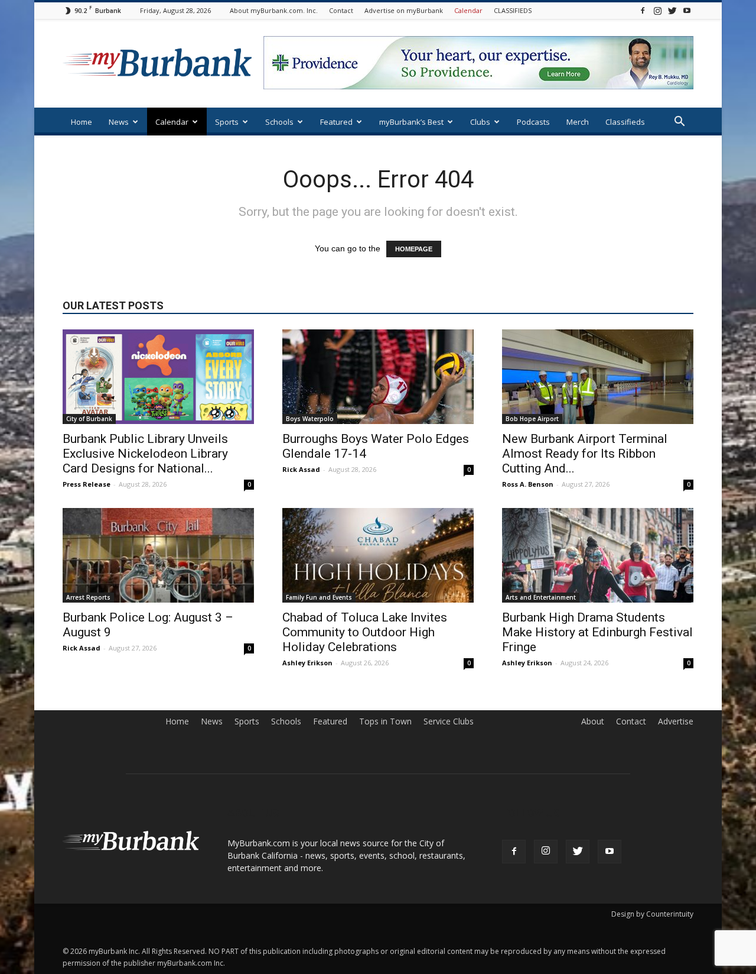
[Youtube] (686, 10)
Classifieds (625, 122)
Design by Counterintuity (652, 914)
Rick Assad (301, 469)
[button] (679, 122)
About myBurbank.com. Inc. (274, 10)
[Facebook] (642, 10)
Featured (336, 122)
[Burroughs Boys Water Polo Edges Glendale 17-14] (378, 376)
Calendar (468, 10)
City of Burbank (89, 419)
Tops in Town (385, 721)
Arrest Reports (88, 597)
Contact (341, 10)
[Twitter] (672, 10)
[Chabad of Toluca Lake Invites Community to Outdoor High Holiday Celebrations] (378, 555)
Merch (577, 122)
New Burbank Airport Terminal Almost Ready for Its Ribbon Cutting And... (584, 453)
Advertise (675, 721)
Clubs (480, 122)
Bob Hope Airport (532, 419)
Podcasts (533, 122)
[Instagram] (657, 10)
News (119, 122)
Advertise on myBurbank (403, 10)
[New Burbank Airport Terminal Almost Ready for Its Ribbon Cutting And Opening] (597, 376)
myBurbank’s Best (411, 122)
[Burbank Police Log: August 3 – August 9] (158, 555)
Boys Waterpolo (310, 419)
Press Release (86, 484)
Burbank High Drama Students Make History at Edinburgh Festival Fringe (597, 632)
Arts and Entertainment (541, 597)
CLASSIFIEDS (513, 10)
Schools (279, 122)
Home (81, 122)
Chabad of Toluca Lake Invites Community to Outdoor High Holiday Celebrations (364, 632)
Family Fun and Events (319, 597)
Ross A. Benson (527, 484)
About (592, 721)
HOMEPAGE (413, 249)
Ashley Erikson (307, 662)
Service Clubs (448, 721)
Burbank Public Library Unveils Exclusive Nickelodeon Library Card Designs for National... (145, 453)
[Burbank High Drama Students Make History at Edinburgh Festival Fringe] (597, 555)
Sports (227, 122)
